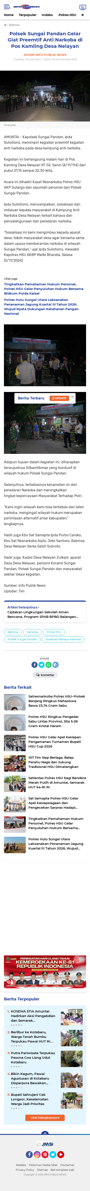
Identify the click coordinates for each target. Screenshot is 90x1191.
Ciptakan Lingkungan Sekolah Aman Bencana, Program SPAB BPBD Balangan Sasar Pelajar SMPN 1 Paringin (41, 614)
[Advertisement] (45, 910)
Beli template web (62, 1169)
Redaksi (21, 1165)
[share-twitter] (41, 665)
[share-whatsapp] (48, 665)
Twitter (54, 1160)
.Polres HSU (67, 15)
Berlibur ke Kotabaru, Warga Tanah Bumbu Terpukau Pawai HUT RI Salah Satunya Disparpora (32, 1037)
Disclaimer (67, 1165)
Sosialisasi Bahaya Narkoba (63, 639)
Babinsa (13, 632)
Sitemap (42, 1169)
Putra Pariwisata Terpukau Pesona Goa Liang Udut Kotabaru (33, 1057)
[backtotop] (45, 1135)
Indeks (47, 15)
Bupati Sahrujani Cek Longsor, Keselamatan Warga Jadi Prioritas (29, 1099)
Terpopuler (27, 15)
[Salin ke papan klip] (55, 665)
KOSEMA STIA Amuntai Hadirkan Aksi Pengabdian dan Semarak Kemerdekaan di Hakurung (33, 1016)
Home (9, 15)
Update (60, 398)
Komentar (47, 675)
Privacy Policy (25, 1169)
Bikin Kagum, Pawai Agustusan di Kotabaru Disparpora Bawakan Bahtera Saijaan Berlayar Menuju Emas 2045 (31, 1078)
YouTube (63, 1160)
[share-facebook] (34, 665)
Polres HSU (54, 632)
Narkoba (32, 632)
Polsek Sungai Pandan (22, 639)
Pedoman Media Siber (43, 1165)
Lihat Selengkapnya (44, 1117)
